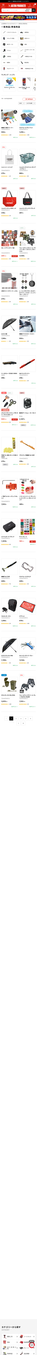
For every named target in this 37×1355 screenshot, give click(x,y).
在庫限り (4, 392)
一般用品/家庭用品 (22, 23)
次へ (18, 723)
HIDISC (3, 375)
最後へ (23, 723)
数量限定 (4, 188)
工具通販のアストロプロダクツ (8, 23)
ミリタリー (22, 227)
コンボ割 (4, 675)
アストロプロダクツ (5, 129)
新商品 (3, 147)
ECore (20, 416)
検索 (33, 10)
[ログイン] (30, 6)
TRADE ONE (4, 458)
